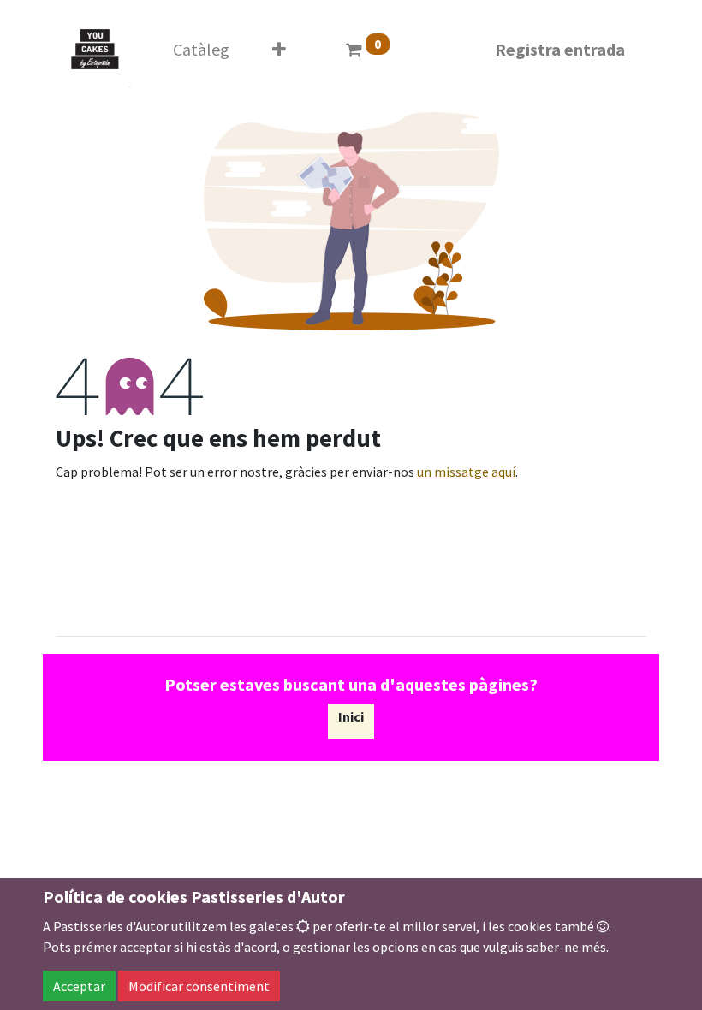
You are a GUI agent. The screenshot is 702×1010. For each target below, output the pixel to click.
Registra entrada (560, 49)
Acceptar (79, 986)
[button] (279, 49)
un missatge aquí (466, 471)
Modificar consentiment (199, 986)
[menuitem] (201, 49)
